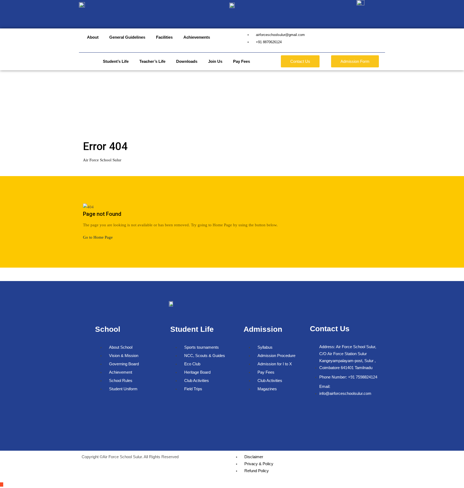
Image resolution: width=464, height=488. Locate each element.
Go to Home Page (98, 237)
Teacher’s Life (152, 61)
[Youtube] (346, 409)
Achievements (196, 37)
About (93, 37)
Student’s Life (116, 61)
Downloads (186, 61)
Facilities (164, 37)
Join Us (215, 61)
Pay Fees (241, 61)
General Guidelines (127, 37)
